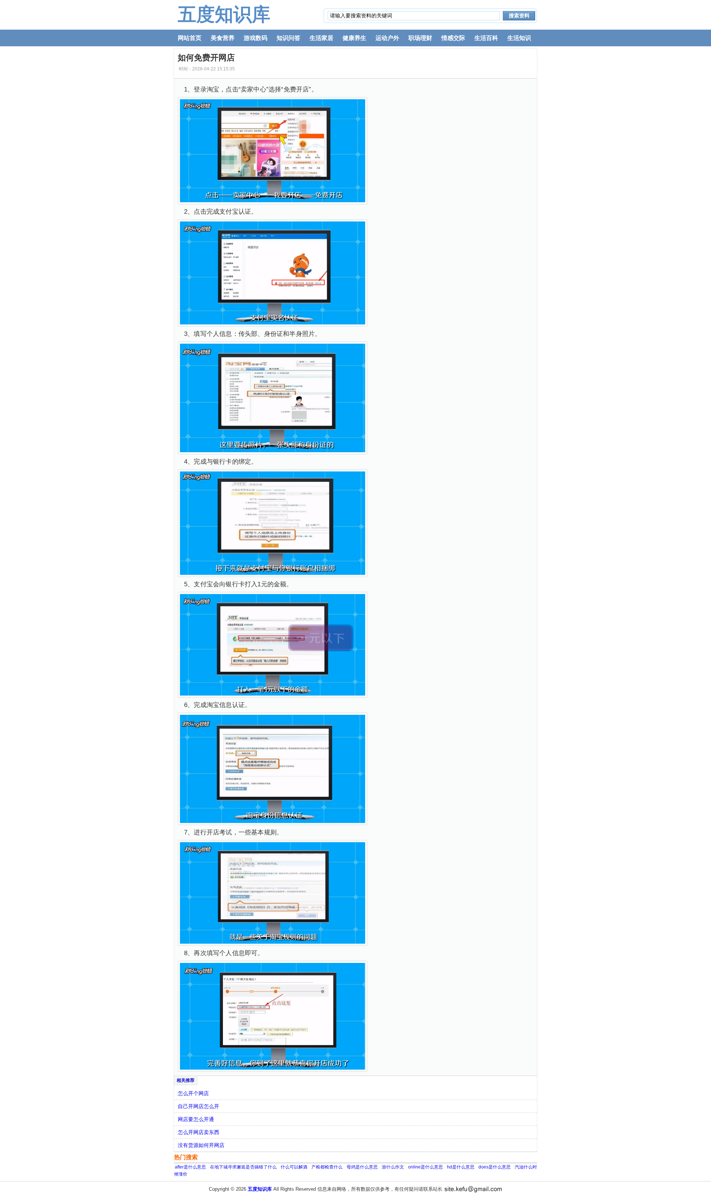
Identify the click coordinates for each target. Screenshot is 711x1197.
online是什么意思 (425, 1167)
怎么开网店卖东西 (198, 1132)
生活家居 (321, 38)
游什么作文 (393, 1167)
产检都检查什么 (327, 1167)
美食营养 (222, 38)
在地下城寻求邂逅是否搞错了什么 (243, 1167)
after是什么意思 (190, 1167)
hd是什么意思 (460, 1167)
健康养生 (354, 38)
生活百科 (486, 38)
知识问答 (288, 38)
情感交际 (453, 38)
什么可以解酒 (294, 1167)
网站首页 (189, 38)
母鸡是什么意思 (362, 1167)
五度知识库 (224, 14)
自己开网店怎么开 (198, 1106)
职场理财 (420, 38)
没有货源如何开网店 (201, 1145)
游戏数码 (255, 38)
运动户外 (387, 38)
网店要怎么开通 (196, 1119)
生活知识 (519, 38)
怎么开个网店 (193, 1093)
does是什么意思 (494, 1167)
